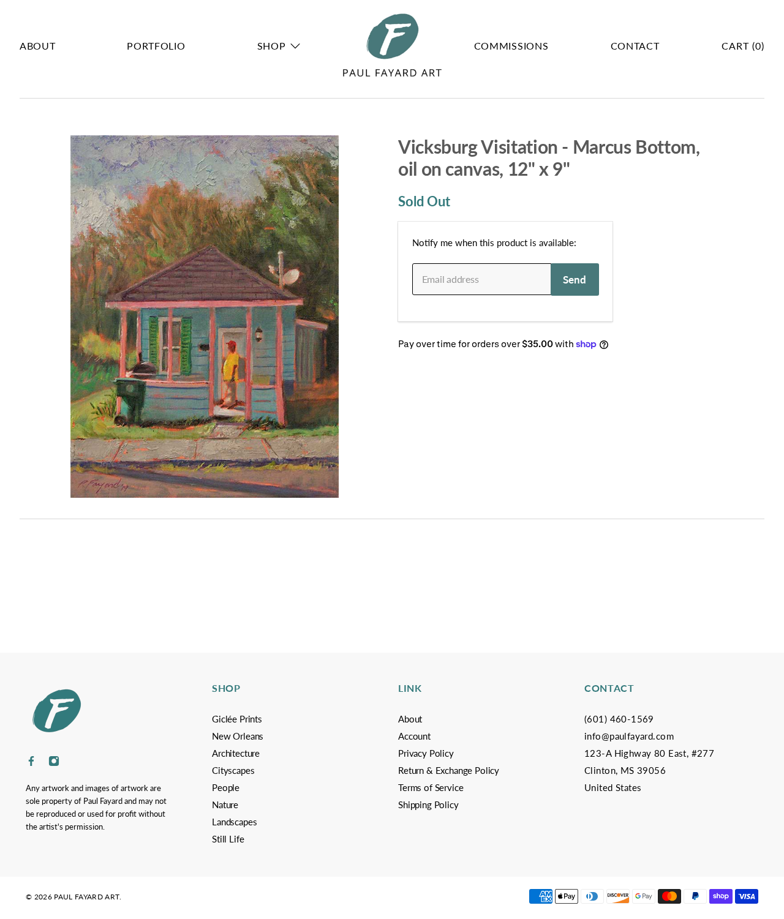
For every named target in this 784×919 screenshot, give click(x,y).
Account (414, 735)
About (37, 45)
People (225, 787)
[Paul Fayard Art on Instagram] (53, 763)
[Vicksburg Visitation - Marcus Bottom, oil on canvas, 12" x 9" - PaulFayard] (204, 316)
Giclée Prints (237, 718)
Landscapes (234, 821)
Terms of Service (430, 787)
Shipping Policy (428, 804)
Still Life (228, 838)
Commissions (511, 45)
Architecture (236, 753)
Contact (635, 45)
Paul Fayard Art (86, 896)
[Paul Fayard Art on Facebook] (31, 763)
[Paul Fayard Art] (392, 46)
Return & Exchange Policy (448, 770)
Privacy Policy (426, 753)
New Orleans (237, 735)
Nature (225, 804)
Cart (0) (743, 45)
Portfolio (156, 45)
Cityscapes (233, 770)
